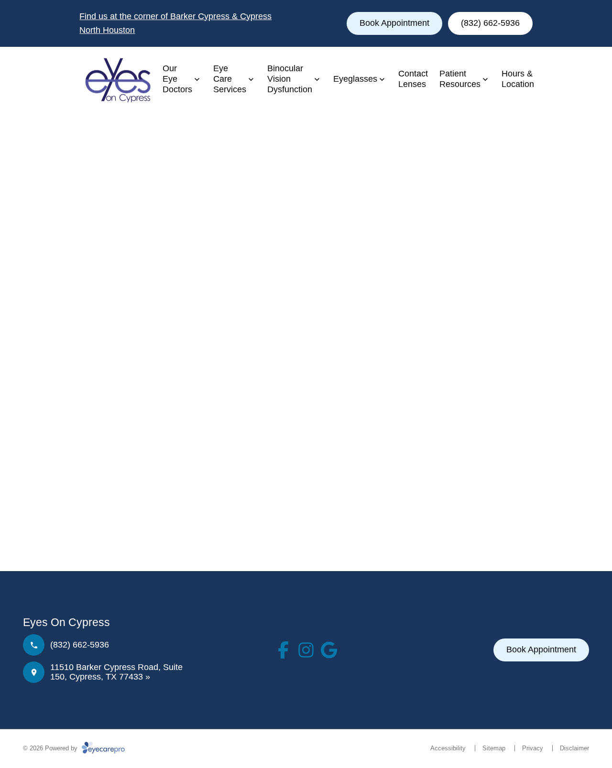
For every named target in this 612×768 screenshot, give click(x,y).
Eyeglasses (355, 79)
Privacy (532, 748)
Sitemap (493, 748)
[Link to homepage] (115, 79)
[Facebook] (283, 650)
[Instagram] (306, 650)
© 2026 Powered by (51, 748)
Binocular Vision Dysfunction (289, 79)
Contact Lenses (413, 79)
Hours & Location (518, 79)
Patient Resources (460, 79)
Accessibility (448, 748)
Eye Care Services (229, 79)
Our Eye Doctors (177, 79)
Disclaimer (574, 748)
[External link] (329, 650)
